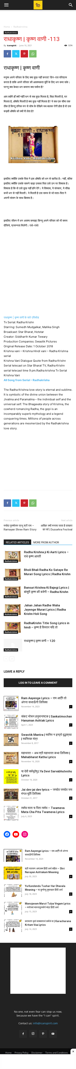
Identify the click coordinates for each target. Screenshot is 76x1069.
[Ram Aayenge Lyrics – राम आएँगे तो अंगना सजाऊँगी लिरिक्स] (11, 703)
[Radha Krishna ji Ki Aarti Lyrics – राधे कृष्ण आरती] (13, 556)
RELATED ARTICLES (17, 542)
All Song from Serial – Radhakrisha (27, 380)
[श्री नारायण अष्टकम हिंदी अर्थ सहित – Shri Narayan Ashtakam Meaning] (13, 873)
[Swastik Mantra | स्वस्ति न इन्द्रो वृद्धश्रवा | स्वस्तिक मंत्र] (11, 740)
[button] (6, 5)
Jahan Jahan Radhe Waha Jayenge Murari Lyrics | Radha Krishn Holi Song (45, 609)
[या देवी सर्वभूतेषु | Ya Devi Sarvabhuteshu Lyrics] (11, 776)
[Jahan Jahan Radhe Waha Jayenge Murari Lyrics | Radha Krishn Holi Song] (13, 609)
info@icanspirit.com (45, 1023)
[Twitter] (16, 53)
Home (7, 26)
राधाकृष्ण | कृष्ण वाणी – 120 (39, 641)
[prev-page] (6, 658)
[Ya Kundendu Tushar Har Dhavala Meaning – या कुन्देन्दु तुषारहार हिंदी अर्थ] (13, 890)
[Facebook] (7, 53)
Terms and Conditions (56, 1052)
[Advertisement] (38, 16)
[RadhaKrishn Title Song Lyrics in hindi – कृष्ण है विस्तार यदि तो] (13, 627)
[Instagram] (33, 1033)
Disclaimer (36, 1052)
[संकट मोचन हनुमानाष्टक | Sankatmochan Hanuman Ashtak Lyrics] (11, 721)
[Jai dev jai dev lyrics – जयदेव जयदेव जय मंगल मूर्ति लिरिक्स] (11, 795)
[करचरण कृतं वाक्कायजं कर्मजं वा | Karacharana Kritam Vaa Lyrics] (13, 925)
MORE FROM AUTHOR (46, 542)
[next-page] (12, 658)
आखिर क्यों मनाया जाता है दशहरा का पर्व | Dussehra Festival (56, 527)
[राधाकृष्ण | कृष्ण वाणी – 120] (13, 645)
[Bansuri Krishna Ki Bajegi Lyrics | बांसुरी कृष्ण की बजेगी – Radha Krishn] (13, 592)
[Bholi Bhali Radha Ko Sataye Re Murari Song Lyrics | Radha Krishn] (13, 574)
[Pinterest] (24, 53)
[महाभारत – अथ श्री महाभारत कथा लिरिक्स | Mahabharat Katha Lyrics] (11, 758)
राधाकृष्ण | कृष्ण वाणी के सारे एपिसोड (22, 317)
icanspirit (11, 45)
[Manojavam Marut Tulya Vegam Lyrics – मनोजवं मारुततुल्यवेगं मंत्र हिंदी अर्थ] (13, 908)
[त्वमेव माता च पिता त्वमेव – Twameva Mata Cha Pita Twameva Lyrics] (11, 813)
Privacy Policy (21, 1052)
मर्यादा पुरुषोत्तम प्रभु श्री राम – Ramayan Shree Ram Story (20, 527)
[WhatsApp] (33, 53)
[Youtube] (53, 1034)
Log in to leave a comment (38, 682)
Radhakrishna (20, 26)
